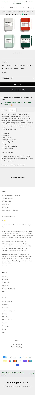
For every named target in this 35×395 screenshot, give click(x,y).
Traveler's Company (8, 311)
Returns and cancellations (10, 210)
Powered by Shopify (17, 347)
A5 (16, 11)
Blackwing (5, 304)
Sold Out (17, 84)
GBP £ (16, 340)
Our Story (5, 276)
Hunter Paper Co (7, 301)
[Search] (29, 7)
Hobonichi (5, 308)
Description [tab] (4, 110)
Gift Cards (5, 207)
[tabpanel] (17, 140)
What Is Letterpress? (8, 288)
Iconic (4, 329)
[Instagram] (7, 266)
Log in (32, 374)
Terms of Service (7, 198)
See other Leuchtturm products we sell (13, 165)
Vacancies (5, 285)
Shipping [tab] (12, 110)
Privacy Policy (6, 201)
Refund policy (6, 204)
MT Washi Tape (7, 320)
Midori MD (5, 317)
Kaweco (4, 314)
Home (3, 11)
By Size (13, 11)
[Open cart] (32, 7)
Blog (3, 291)
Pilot (3, 332)
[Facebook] (3, 266)
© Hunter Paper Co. (17, 344)
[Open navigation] (3, 7)
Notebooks (8, 11)
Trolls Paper (5, 326)
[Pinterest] (11, 266)
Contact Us (5, 282)
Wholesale (5, 279)
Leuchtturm (5, 62)
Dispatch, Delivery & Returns (11, 195)
